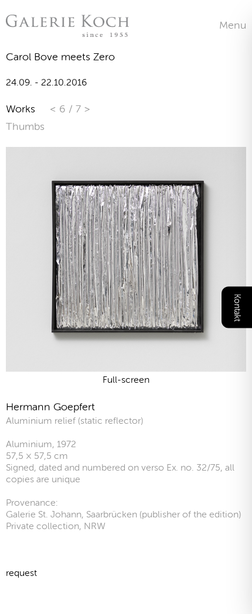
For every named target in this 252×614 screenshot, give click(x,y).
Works (20, 108)
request (21, 572)
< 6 (59, 108)
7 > (83, 108)
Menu (232, 25)
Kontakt (237, 307)
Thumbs (25, 126)
